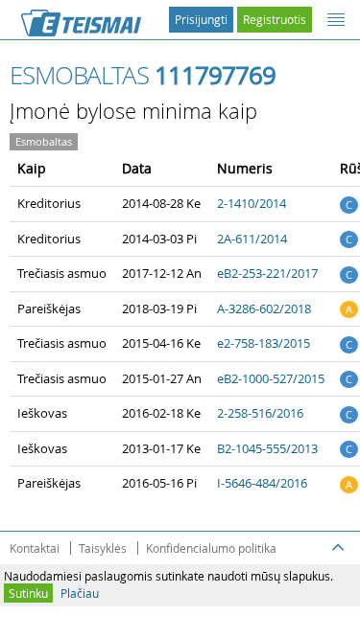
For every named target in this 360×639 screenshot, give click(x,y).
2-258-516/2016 (260, 413)
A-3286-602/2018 (264, 308)
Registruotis (274, 19)
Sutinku (28, 593)
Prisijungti (201, 19)
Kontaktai (35, 548)
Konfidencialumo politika (211, 548)
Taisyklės (103, 548)
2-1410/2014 (251, 203)
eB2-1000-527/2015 (270, 378)
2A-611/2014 (252, 238)
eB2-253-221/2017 (267, 273)
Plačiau (79, 593)
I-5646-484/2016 (262, 482)
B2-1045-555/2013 (267, 448)
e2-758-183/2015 (263, 343)
